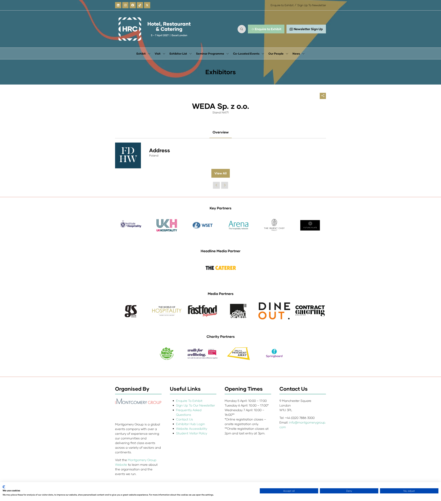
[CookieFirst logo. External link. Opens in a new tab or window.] (4, 486)
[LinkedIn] (118, 5)
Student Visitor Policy (192, 433)
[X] (147, 5)
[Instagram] (125, 5)
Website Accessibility (191, 428)
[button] (242, 29)
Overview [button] (221, 132)
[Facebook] (133, 5)
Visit (158, 53)
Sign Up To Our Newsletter (195, 405)
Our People (276, 53)
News (296, 53)
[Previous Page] (216, 185)
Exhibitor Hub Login (190, 424)
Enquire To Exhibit (189, 401)
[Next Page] (224, 185)
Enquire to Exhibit (282, 5)
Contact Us (184, 419)
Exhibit (141, 53)
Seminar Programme (210, 53)
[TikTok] (140, 5)
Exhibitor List (178, 53)
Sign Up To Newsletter (311, 5)
